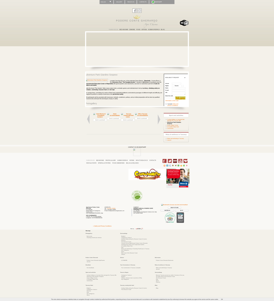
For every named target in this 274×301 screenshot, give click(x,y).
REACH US (130, 2)
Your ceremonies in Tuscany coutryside (131, 267)
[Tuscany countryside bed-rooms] (127, 117)
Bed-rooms (89, 236)
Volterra (123, 254)
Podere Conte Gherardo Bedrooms (164, 260)
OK (222, 299)
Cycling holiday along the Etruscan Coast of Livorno (134, 239)
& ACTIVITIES (104, 163)
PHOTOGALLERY (111, 160)
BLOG (163, 29)
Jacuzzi (169, 140)
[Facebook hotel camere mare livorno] (134, 10)
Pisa (122, 247)
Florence (123, 240)
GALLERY (119, 2)
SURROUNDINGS (154, 29)
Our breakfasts (90, 267)
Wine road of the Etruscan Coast (129, 253)
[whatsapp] (137, 155)
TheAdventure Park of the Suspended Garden (132, 244)
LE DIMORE (124, 260)
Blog (157, 288)
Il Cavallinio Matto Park (173, 126)
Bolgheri (123, 236)
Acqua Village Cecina (172, 125)
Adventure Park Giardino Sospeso (95, 276)
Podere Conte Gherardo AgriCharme (96, 260)
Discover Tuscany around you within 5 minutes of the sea (170, 275)
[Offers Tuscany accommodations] (141, 115)
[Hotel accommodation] (113, 115)
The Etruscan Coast (126, 241)
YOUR (118, 163)
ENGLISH (103, 2)
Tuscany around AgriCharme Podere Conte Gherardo (134, 243)
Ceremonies (170, 128)
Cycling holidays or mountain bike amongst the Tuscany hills (176, 120)
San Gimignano (125, 250)
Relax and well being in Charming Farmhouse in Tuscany (135, 248)
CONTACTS (142, 2)
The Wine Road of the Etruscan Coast (165, 276)
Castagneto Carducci (126, 237)
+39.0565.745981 (111, 208)
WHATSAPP (158, 2)
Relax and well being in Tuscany (175, 138)
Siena (122, 251)
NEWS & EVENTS (91, 163)
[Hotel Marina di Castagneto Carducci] (99, 117)
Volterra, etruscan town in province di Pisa (131, 277)
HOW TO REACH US (142, 160)
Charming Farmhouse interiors (94, 237)
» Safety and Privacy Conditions (102, 226)
